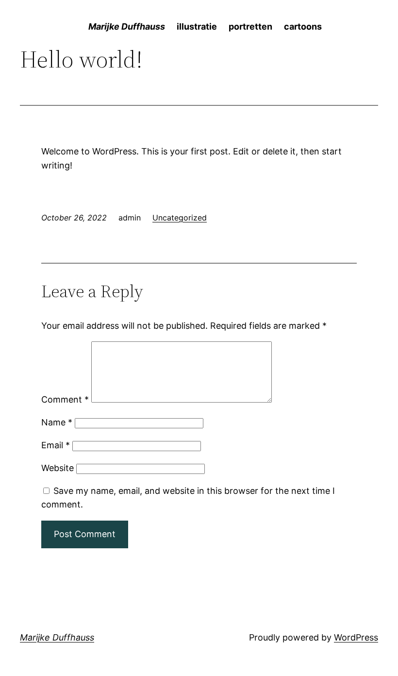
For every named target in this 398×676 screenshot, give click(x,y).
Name (56, 422)
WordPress (356, 637)
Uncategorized (179, 217)
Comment (65, 399)
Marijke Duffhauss (57, 637)
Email (55, 445)
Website (57, 468)
